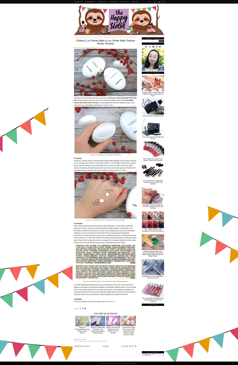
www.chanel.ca (110, 301)
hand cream (88, 341)
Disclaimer (125, 1)
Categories (89, 1)
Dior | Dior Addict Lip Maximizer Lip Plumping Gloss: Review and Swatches (153, 299)
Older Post (128, 346)
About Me (113, 1)
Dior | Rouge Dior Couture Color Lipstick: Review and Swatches (153, 159)
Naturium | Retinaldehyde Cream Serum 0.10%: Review (82, 330)
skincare (103, 341)
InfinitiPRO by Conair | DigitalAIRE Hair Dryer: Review (153, 277)
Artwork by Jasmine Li (130, 363)
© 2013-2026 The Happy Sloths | (111, 363)
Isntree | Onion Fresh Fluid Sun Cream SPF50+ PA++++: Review (113, 330)
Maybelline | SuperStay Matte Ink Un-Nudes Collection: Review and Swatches (153, 206)
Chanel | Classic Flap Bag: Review (152, 116)
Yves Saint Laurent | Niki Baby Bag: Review (153, 137)
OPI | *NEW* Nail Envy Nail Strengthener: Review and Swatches (153, 230)
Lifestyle (101, 1)
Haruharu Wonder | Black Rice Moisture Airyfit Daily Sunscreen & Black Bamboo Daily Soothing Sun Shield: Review (153, 254)
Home (106, 346)
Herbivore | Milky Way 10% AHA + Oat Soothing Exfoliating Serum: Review (98, 330)
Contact (135, 1)
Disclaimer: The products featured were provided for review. (86, 47)
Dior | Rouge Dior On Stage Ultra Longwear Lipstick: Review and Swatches (153, 182)
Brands (77, 1)
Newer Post (83, 346)
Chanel (81, 341)
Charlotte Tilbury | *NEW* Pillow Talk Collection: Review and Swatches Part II (153, 94)
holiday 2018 (96, 341)
